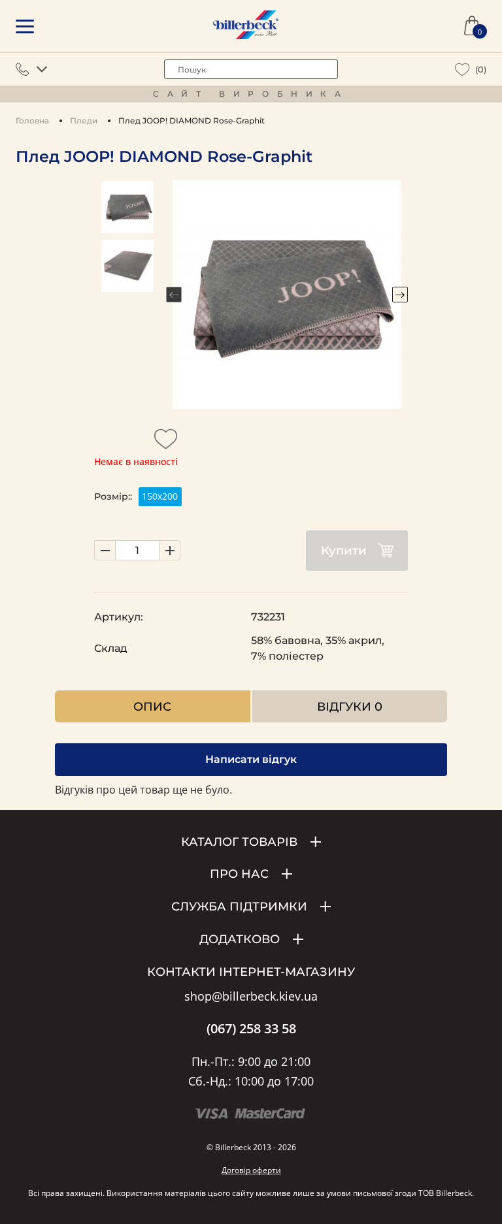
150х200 (160, 496)
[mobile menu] (25, 26)
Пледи (83, 120)
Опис (152, 706)
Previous (174, 294)
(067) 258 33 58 (251, 1028)
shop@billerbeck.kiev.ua (251, 997)
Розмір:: (113, 496)
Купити (344, 550)
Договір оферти (251, 1170)
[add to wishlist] (166, 442)
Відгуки (349, 706)
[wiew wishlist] (462, 69)
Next (400, 294)
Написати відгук (251, 759)
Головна (32, 120)
